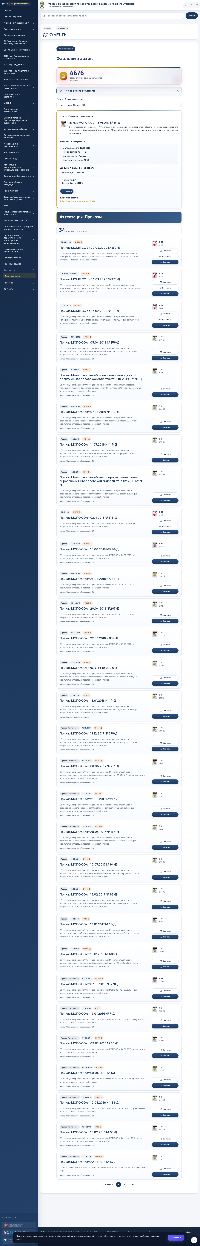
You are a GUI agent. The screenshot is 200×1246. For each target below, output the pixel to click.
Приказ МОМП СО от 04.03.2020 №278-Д (90, 279)
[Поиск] (191, 5)
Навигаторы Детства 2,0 (16, 79)
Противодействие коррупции (13, 183)
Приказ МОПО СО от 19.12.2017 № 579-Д (89, 733)
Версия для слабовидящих (18, 4)
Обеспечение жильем (14, 35)
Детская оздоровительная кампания (17, 136)
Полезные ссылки (12, 263)
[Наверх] (194, 1240)
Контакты (8, 289)
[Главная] (186, 5)
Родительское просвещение (11, 110)
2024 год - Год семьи (14, 64)
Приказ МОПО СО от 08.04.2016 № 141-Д (89, 1073)
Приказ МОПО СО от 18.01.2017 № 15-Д (94, 122)
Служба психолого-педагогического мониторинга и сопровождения (13, 239)
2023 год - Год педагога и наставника (16, 72)
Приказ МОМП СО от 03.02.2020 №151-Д (89, 311)
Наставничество (12, 152)
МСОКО (7, 103)
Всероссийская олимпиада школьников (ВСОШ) (17, 198)
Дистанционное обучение (17, 49)
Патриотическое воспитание (12, 95)
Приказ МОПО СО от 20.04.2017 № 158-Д (89, 832)
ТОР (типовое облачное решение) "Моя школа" (15, 42)
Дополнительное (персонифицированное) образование (16, 120)
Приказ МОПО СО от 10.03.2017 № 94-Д (88, 864)
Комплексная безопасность (17, 176)
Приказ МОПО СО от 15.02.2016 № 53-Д (88, 1132)
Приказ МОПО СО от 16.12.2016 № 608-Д (89, 954)
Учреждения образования (16, 23)
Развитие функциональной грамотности (17, 86)
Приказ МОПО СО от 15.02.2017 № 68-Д (88, 894)
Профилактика (11, 190)
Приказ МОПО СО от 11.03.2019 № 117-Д (88, 444)
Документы (9, 270)
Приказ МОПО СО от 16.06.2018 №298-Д (89, 549)
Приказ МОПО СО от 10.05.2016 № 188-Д (89, 1103)
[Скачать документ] (63, 124)
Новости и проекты (13, 16)
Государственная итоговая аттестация (17, 213)
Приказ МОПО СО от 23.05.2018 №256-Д (89, 579)
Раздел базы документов (69, 99)
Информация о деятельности (11, 145)
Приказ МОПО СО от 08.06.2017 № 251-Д (89, 766)
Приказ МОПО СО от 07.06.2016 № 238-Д (89, 984)
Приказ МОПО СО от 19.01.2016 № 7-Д (87, 1014)
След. (132, 1184)
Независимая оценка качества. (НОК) (14, 250)
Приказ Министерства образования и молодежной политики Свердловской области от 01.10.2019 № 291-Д (101, 377)
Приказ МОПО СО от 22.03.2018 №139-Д (89, 638)
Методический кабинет (15, 129)
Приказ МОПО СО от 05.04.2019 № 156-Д (89, 342)
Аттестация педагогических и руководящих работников (16, 167)
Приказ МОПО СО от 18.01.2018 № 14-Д (88, 701)
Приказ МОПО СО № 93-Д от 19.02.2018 (88, 668)
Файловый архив (12, 276)
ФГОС (6, 205)
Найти (192, 15)
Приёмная (8, 282)
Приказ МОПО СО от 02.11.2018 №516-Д (88, 518)
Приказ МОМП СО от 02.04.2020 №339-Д (90, 248)
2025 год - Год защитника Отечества (16, 57)
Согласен (176, 1237)
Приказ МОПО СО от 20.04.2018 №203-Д (89, 608)
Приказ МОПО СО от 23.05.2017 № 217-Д (89, 799)
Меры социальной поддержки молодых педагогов (18, 227)
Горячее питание (12, 29)
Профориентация (12, 257)
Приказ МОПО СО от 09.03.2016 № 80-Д (89, 1043)
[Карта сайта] (197, 5)
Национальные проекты (15, 220)
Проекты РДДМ (11, 158)
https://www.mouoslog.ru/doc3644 (78, 201)
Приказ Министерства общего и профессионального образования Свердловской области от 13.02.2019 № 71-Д (101, 481)
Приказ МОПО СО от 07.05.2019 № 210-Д (89, 412)
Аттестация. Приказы (72, 172)
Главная (8, 10)
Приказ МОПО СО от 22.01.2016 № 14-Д (88, 1162)
